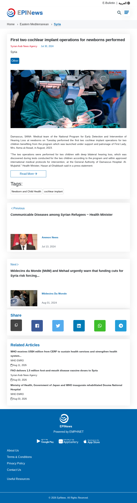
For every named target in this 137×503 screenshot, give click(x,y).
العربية (123, 3)
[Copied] (16, 325)
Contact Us (14, 469)
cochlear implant (53, 191)
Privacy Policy (16, 463)
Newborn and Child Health (26, 191)
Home (11, 24)
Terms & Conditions (19, 456)
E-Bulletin (109, 2)
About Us (13, 450)
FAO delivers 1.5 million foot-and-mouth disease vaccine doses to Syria (54, 370)
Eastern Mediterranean (34, 24)
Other (14, 60)
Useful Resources (18, 478)
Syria (57, 24)
